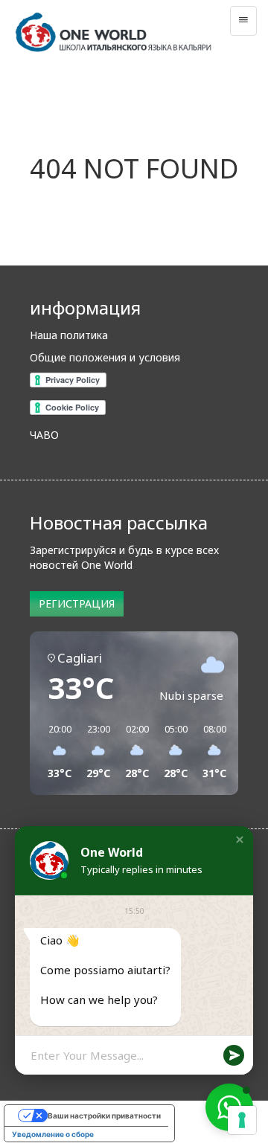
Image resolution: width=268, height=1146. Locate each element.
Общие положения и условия (105, 357)
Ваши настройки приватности (104, 1115)
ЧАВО (44, 435)
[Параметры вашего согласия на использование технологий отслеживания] (242, 1120)
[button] (239, 839)
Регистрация (77, 603)
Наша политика (69, 335)
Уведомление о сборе (53, 1134)
